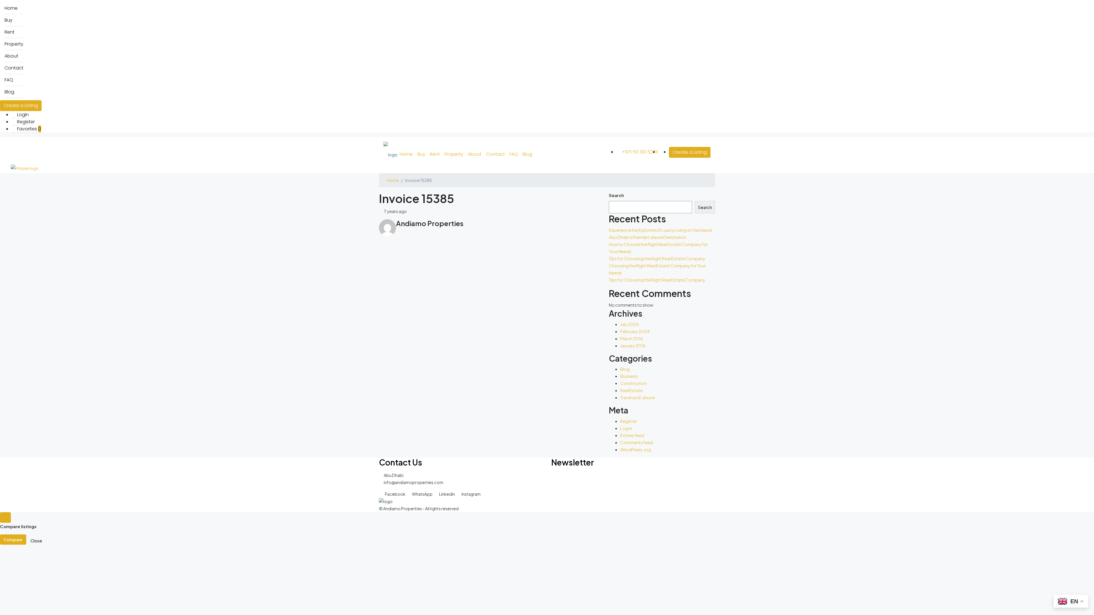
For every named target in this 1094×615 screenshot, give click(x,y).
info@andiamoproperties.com (413, 482)
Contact (14, 68)
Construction (633, 383)
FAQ (9, 80)
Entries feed (632, 435)
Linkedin (447, 494)
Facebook (395, 494)
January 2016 (633, 345)
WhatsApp (422, 494)
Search (616, 195)
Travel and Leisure (637, 397)
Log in (626, 428)
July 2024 (629, 324)
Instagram (471, 494)
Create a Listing (21, 105)
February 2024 (635, 331)
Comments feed (636, 442)
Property (14, 44)
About (11, 56)
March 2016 (631, 338)
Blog (9, 92)
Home (11, 8)
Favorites (28, 129)
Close (36, 540)
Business (629, 376)
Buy (9, 20)
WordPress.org (635, 449)
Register (25, 121)
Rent (10, 32)
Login (22, 114)
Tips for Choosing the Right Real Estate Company (657, 258)
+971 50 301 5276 (639, 152)
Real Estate (631, 390)
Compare (13, 539)
